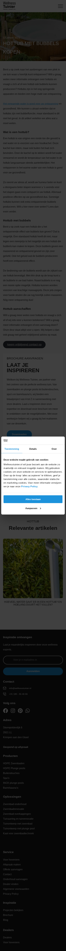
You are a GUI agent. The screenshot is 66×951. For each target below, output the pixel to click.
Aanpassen (31, 508)
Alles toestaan (33, 499)
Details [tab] (33, 448)
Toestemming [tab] (11, 448)
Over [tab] (54, 448)
